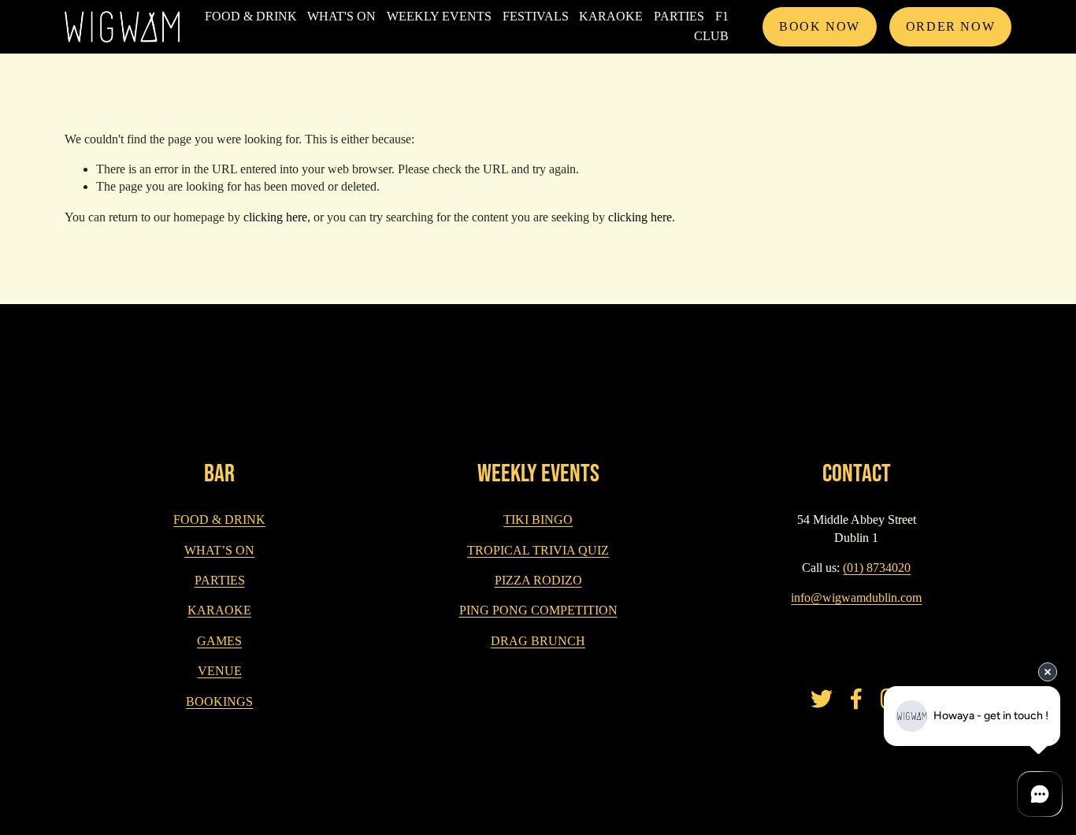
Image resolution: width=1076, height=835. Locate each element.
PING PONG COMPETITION (538, 610)
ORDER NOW (950, 26)
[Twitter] (822, 699)
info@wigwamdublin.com (856, 597)
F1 (722, 16)
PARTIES (220, 580)
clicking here (275, 217)
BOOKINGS (219, 701)
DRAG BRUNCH (538, 641)
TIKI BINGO (538, 519)
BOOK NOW (819, 26)
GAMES (219, 641)
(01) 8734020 (877, 567)
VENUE (220, 670)
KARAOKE (611, 16)
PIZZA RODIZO (538, 580)
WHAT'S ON (341, 16)
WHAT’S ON (219, 550)
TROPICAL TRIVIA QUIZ (538, 550)
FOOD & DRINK (251, 16)
